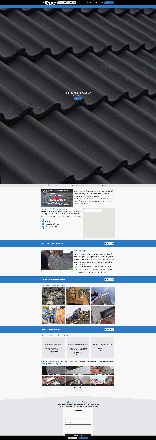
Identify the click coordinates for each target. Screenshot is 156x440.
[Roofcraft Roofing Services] (49, 3)
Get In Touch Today (109, 243)
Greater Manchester (108, 361)
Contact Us (78, 98)
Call (81, 406)
